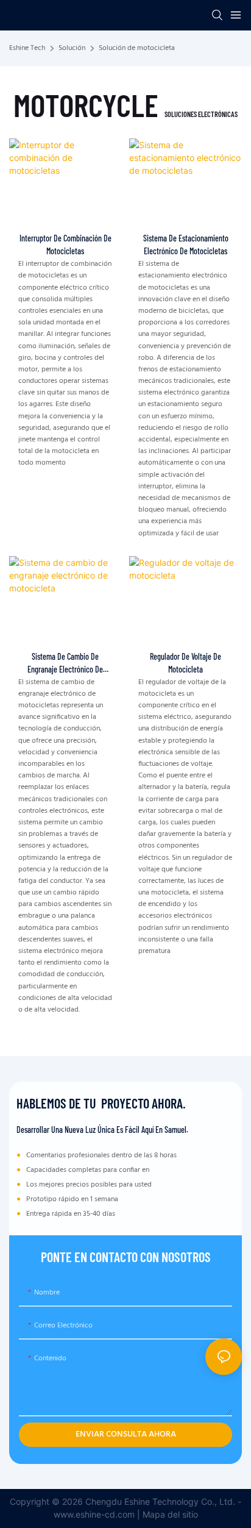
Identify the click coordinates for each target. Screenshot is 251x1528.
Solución (71, 48)
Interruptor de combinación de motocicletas (65, 244)
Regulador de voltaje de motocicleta (185, 662)
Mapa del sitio (170, 1514)
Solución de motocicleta (137, 48)
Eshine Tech (27, 48)
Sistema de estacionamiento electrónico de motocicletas (185, 244)
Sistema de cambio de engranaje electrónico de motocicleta (65, 663)
